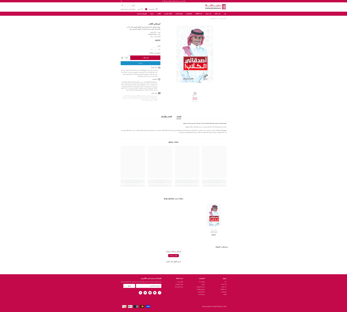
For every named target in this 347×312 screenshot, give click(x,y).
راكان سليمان (153, 32)
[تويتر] (140, 292)
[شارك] (122, 58)
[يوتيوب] (145, 292)
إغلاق (121, 1)
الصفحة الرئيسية (222, 18)
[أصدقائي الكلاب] (213, 215)
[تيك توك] (150, 292)
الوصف (178, 116)
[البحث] (128, 5)
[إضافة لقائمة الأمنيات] (126, 57)
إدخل (129, 286)
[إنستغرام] (155, 292)
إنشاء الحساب (131, 9)
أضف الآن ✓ (145, 58)
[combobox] (130, 5)
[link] (214, 183)
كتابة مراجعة (173, 256)
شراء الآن (140, 63)
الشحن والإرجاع (166, 116)
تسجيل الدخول (124, 9)
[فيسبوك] (159, 292)
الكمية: (158, 46)
